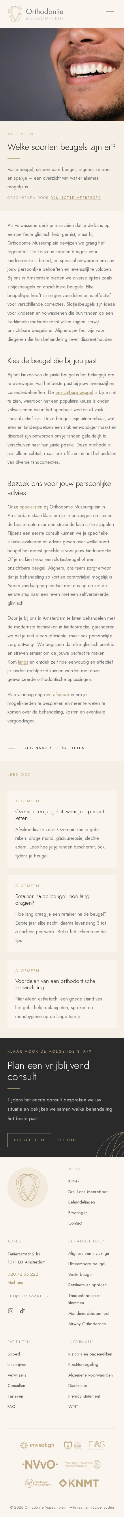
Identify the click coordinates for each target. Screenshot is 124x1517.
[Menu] (110, 14)
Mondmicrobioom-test (88, 1313)
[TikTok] (22, 1311)
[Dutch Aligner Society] (72, 1445)
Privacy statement (84, 1396)
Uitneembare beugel (86, 1264)
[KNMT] (78, 1483)
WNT (73, 1406)
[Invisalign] (37, 1445)
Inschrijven (16, 1364)
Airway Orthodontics (87, 1324)
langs (23, 661)
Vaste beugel (80, 1274)
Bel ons (67, 1140)
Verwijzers (16, 1375)
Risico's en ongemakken (90, 1354)
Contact (75, 1223)
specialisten (31, 506)
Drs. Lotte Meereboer (75, 197)
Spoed (13, 1354)
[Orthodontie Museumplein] (36, 14)
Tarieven (15, 1396)
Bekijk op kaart (28, 1296)
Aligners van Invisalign (88, 1253)
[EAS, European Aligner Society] (97, 1445)
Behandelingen (81, 1202)
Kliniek (73, 1181)
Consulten (16, 1385)
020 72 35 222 (22, 1274)
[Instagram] (10, 1311)
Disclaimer (77, 1385)
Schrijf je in (29, 1140)
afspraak (61, 694)
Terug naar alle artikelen (52, 748)
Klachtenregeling (83, 1364)
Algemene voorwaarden (90, 1375)
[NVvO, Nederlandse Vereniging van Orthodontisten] (40, 1464)
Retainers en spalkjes (87, 1285)
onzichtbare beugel (74, 392)
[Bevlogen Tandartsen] (38, 1483)
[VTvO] (83, 1464)
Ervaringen (78, 1213)
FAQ (11, 1406)
